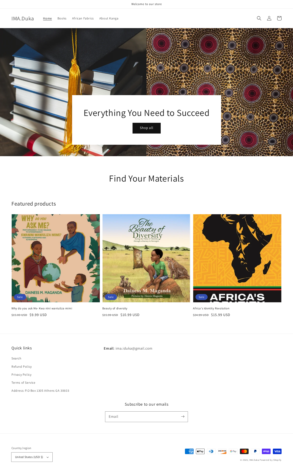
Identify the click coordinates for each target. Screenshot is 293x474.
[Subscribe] (183, 417)
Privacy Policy (21, 374)
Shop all (146, 128)
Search (16, 358)
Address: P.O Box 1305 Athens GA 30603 (40, 390)
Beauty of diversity (115, 308)
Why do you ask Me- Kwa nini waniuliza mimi (41, 308)
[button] (259, 18)
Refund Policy (21, 366)
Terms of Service (23, 382)
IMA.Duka (254, 459)
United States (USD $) (29, 457)
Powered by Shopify (271, 459)
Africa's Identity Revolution (211, 308)
